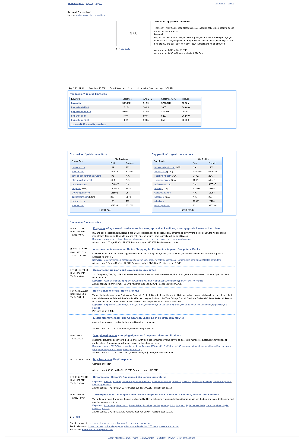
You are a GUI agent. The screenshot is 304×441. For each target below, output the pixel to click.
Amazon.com (101, 249)
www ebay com (183, 239)
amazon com (141, 260)
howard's (176, 381)
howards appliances (131, 381)
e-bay (113, 239)
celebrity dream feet (120, 423)
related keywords (84, 15)
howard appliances (101, 384)
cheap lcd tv (122, 405)
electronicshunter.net (82, 180)
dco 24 (141, 346)
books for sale (155, 260)
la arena (131, 305)
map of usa (146, 423)
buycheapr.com (79, 184)
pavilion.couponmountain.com (86, 176)
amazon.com (160, 171)
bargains (180, 405)
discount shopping (137, 405)
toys (189, 281)
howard (108, 381)
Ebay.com (99, 228)
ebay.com (125, 48)
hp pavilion (76, 103)
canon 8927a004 (112, 346)
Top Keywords (146, 438)
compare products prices (110, 349)
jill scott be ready (96, 426)
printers (199, 260)
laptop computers (212, 260)
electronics (197, 281)
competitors (99, 15)
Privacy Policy (175, 438)
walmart (108, 281)
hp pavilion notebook (81, 111)
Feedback (220, 3)
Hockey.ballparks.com (106, 290)
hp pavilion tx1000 (80, 107)
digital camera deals (195, 405)
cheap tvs (210, 405)
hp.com (158, 188)
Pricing (231, 3)
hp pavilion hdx (78, 116)
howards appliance (222, 381)
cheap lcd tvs (153, 405)
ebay (106, 239)
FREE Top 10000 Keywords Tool (97, 429)
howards (117, 381)
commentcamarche (101, 423)
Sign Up (89, 3)
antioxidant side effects (135, 426)
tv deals (105, 408)
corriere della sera (186, 260)
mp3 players (127, 281)
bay (158, 239)
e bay (119, 239)
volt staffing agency (114, 426)
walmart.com (78, 171)
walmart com (172, 281)
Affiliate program (123, 438)
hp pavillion (217, 305)
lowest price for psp (132, 349)
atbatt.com (159, 201)
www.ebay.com (168, 239)
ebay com (137, 239)
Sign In (99, 3)
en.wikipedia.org (162, 205)
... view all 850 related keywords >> (88, 124)
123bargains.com (80, 197)
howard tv (186, 381)
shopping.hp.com (162, 176)
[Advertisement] (90, 42)
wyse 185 (176, 346)
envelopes (135, 423)
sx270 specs (152, 426)
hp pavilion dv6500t (80, 120)
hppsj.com (159, 197)
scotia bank (150, 305)
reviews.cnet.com (162, 184)
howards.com (78, 167)
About (111, 438)
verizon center (204, 305)
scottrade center (189, 305)
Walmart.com (100, 269)
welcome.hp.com (162, 193)
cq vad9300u (151, 346)
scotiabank (121, 305)
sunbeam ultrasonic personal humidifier (201, 346)
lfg (90, 423)
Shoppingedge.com (105, 335)
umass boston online (169, 426)
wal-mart (138, 281)
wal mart (148, 281)
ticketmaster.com (162, 180)
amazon (108, 260)
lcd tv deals (109, 405)
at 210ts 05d (165, 346)
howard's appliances (202, 381)
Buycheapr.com (102, 359)
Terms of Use (189, 438)
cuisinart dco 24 (129, 346)
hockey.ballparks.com (164, 167)
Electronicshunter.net (106, 317)
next (78, 417)
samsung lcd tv (168, 405)
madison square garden (168, 305)
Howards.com (101, 377)
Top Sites (160, 438)
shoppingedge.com (81, 193)
